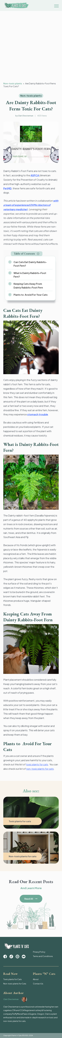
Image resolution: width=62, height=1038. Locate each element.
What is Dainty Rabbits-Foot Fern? (30, 275)
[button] (26, 253)
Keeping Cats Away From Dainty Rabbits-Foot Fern (28, 285)
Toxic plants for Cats (12, 979)
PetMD (7, 188)
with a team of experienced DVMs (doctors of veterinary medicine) (30, 205)
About (36, 979)
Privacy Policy (39, 952)
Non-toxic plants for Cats (14, 984)
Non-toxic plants (12, 83)
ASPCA (35, 175)
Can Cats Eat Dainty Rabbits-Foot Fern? (30, 264)
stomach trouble (37, 414)
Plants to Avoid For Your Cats (31, 294)
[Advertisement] (31, 50)
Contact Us (38, 984)
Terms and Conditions (43, 956)
